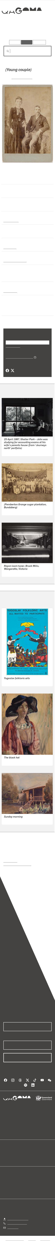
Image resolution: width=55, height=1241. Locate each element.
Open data (8, 1152)
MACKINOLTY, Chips (14, 682)
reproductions (10, 861)
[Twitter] (12, 370)
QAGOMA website (12, 1155)
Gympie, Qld (9, 291)
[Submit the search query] (5, 51)
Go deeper (43, 32)
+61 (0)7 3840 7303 (17, 1223)
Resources (39, 42)
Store (6, 1158)
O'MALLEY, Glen (12, 452)
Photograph (9, 247)
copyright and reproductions (17, 864)
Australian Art (10, 220)
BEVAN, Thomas (21, 77)
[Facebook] (7, 370)
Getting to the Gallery (17, 1218)
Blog (31, 1152)
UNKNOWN (9, 511)
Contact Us (12, 1227)
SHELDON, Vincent (13, 820)
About (32, 1155)
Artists (26, 32)
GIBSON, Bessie (12, 761)
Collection (21, 21)
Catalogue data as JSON (18, 357)
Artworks (10, 32)
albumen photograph (14, 260)
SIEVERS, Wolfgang (13, 572)
